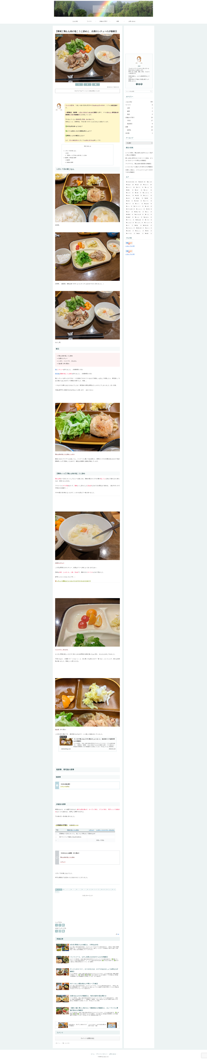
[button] (96, 84)
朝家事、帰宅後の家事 (70, 157)
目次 (85, 146)
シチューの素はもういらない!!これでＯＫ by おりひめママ (74, 581)
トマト (73, 889)
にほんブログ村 (130, 246)
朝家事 (68, 160)
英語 (140, 114)
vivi (139, 66)
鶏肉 (58, 891)
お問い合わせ (112, 1054)
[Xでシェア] (79, 84)
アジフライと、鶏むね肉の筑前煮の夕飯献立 (138, 163)
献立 (67, 153)
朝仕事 (103, 889)
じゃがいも (67, 889)
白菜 (114, 889)
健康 (140, 111)
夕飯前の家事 (69, 162)
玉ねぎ (109, 889)
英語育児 (140, 123)
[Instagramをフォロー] (60, 931)
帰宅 (56, 373)
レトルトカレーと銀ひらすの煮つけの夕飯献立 (139, 166)
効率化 (140, 130)
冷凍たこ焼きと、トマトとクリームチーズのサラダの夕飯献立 (139, 171)
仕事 (140, 108)
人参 (89, 889)
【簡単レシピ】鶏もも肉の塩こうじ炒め (76, 155)
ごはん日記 (59, 889)
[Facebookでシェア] (87, 84)
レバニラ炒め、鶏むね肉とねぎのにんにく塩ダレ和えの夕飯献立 (139, 154)
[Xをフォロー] (56, 931)
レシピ (79, 889)
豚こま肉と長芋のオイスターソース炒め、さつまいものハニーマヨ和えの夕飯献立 (139, 159)
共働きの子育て (139, 117)
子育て (140, 120)
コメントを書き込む (87, 1038)
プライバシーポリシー (101, 1054)
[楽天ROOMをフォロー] (63, 931)
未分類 (139, 133)
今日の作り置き (96, 889)
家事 (139, 127)
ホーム (92, 1054)
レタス (84, 889)
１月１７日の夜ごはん (70, 150)
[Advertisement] (87, 98)
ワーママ (139, 105)
